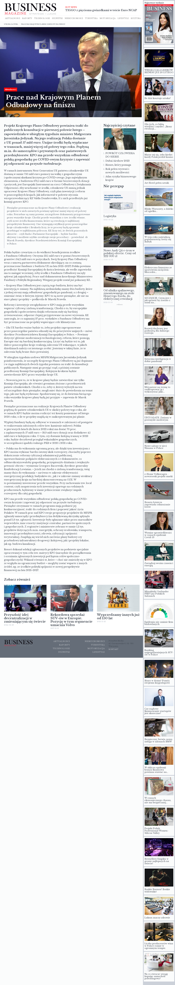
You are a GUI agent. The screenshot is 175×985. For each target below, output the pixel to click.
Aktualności (12, 18)
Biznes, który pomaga (118, 164)
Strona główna (11, 24)
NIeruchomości (74, 18)
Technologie (42, 18)
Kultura (136, 18)
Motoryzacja (108, 18)
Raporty (27, 18)
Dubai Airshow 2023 (117, 160)
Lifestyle (123, 18)
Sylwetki (57, 18)
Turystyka (91, 18)
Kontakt (114, 649)
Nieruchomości (95, 641)
